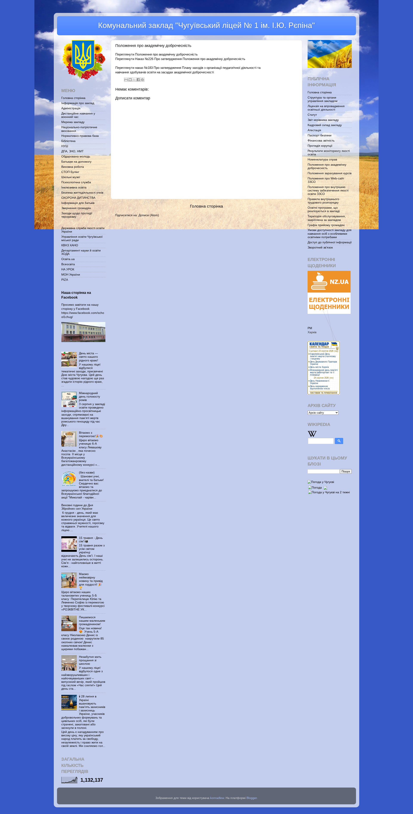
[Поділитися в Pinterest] (142, 79)
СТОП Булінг (70, 172)
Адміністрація (70, 108)
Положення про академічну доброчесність (327, 166)
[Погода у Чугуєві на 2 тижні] (329, 491)
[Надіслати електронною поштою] (126, 79)
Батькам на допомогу (76, 161)
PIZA (64, 279)
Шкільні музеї (70, 177)
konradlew (217, 798)
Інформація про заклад (77, 103)
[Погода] (317, 486)
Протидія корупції (320, 145)
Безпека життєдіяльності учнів (82, 192)
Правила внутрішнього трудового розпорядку (323, 200)
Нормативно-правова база (80, 135)
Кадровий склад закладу (325, 125)
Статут (312, 114)
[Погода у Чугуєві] (321, 482)
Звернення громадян (76, 208)
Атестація (314, 130)
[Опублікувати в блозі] (130, 79)
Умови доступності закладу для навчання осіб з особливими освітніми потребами (329, 233)
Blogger (252, 798)
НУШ (64, 146)
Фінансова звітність (321, 140)
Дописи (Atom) (149, 215)
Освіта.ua (68, 259)
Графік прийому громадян (326, 225)
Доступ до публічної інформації (330, 242)
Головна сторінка (206, 206)
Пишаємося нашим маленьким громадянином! (92, 621)
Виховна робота (72, 166)
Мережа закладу (73, 122)
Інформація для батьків (77, 203)
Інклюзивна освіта (73, 187)
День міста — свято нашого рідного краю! (88, 357)
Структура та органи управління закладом (322, 99)
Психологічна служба (76, 182)
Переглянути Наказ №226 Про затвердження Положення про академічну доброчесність (180, 59)
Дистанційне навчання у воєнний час (78, 115)
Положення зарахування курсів (329, 173)
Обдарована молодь (75, 156)
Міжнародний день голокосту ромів (89, 397)
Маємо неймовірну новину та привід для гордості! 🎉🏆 (91, 581)
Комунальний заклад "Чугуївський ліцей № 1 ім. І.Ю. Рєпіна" (206, 25)
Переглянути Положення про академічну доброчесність (156, 54)
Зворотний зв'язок (320, 247)
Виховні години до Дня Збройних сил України (77, 507)
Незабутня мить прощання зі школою (90, 660)
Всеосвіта (68, 264)
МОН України (70, 274)
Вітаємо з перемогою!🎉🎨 (91, 434)
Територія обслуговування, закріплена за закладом (327, 218)
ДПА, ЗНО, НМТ (72, 151)
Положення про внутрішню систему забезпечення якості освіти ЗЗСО (328, 190)
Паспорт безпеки (319, 135)
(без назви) (87, 472)
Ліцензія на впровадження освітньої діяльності (326, 108)
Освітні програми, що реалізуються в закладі (324, 209)
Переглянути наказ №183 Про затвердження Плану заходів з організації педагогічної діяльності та (187, 67)
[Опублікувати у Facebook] (138, 79)
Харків (312, 332)
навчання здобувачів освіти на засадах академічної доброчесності (164, 72)
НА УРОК (67, 269)
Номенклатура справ (322, 159)
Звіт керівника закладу (323, 120)
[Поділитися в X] (134, 79)
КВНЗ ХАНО (69, 245)
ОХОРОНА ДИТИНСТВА (78, 197)
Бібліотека (68, 141)
